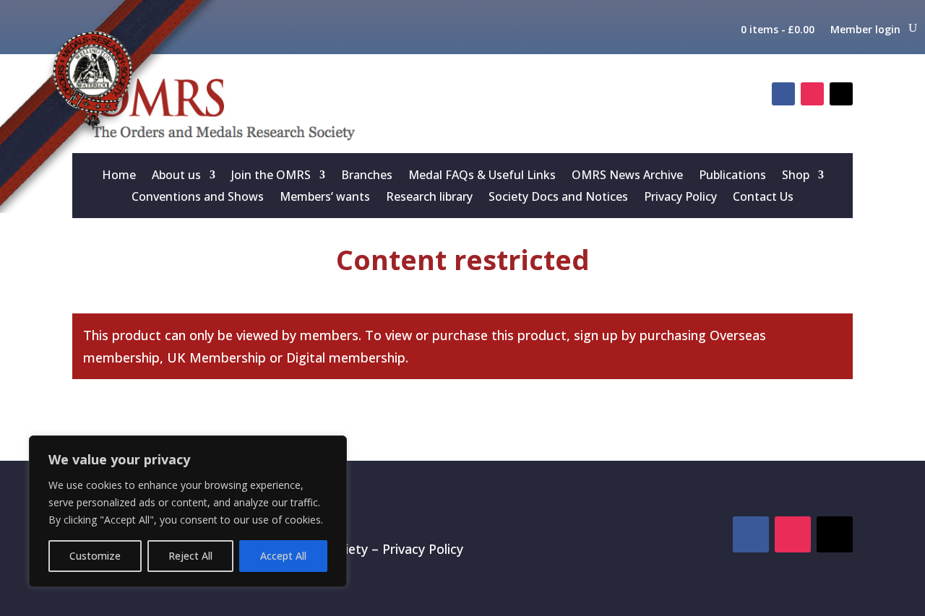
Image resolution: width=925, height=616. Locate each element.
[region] (188, 511)
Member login (865, 30)
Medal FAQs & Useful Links (482, 176)
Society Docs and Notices (558, 197)
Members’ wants (325, 197)
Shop (795, 176)
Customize (95, 556)
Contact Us (763, 197)
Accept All (283, 556)
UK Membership (216, 357)
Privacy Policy (680, 197)
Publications (732, 176)
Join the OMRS (271, 176)
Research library (429, 197)
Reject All (190, 556)
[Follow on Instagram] (812, 93)
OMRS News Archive (627, 176)
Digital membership (345, 357)
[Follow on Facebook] (783, 93)
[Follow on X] (841, 93)
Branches (366, 176)
